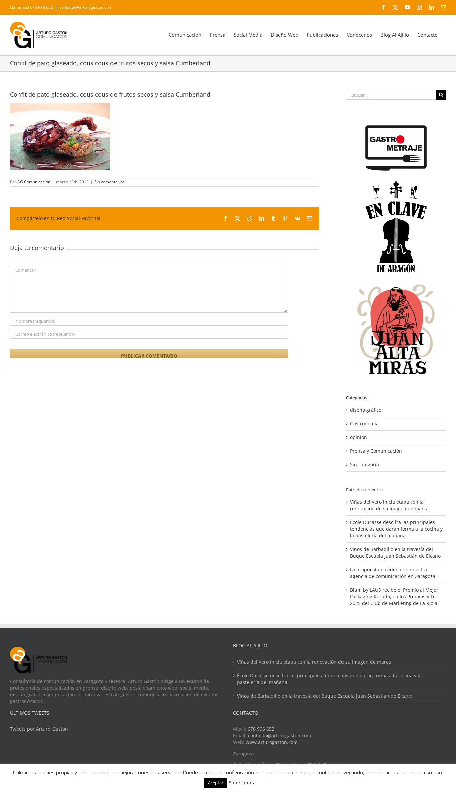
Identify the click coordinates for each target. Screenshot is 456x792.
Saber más (241, 782)
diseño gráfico (365, 410)
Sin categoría (364, 464)
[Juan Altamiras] (396, 282)
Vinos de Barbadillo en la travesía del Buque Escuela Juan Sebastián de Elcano (395, 552)
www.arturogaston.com (272, 742)
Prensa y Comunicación (376, 451)
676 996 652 (261, 729)
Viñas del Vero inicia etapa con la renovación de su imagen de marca (389, 505)
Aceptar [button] (215, 783)
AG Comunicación (33, 182)
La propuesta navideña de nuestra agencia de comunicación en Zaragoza (392, 572)
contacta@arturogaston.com (85, 7)
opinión (358, 437)
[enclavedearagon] (396, 184)
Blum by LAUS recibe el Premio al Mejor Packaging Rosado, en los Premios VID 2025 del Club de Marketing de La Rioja (394, 596)
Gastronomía (364, 423)
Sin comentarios (109, 182)
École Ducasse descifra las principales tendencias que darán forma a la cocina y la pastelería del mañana (396, 529)
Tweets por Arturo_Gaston (39, 729)
